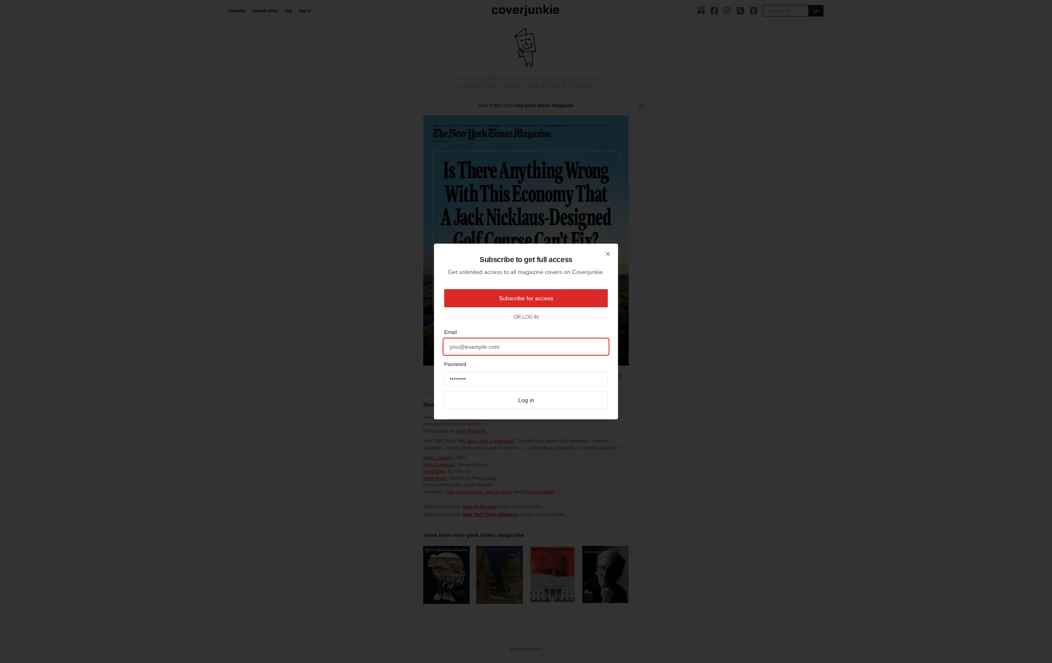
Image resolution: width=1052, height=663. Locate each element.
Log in (526, 400)
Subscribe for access (526, 298)
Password (455, 364)
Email (450, 332)
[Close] (607, 254)
